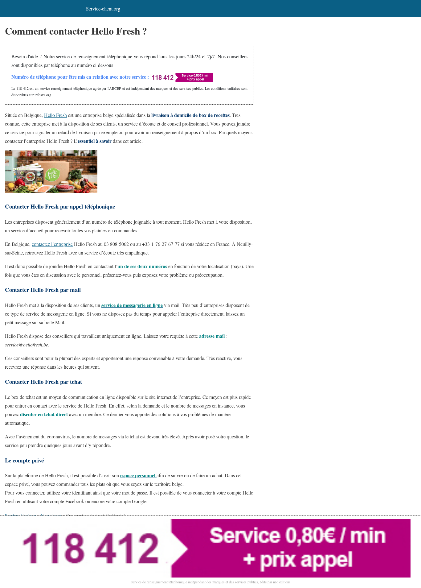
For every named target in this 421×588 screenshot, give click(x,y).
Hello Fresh (55, 115)
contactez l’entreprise (52, 244)
